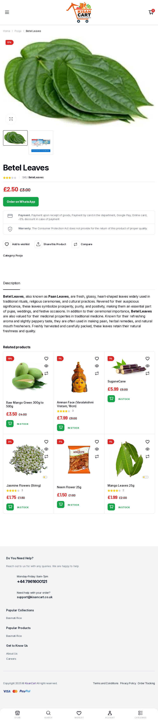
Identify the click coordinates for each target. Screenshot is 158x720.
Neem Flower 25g (69, 487)
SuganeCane (117, 381)
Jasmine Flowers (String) (23, 485)
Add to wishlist (6, 244)
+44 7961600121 (32, 581)
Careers (11, 658)
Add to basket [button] (10, 423)
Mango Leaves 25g (121, 485)
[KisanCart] (79, 12)
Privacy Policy (128, 683)
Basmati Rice (14, 618)
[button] (11, 119)
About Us (11, 653)
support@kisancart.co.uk (34, 597)
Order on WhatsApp (21, 201)
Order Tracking (146, 683)
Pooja (18, 31)
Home (6, 31)
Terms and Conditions (105, 683)
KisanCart (30, 683)
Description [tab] (11, 283)
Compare (86, 244)
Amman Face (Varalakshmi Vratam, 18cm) (75, 404)
